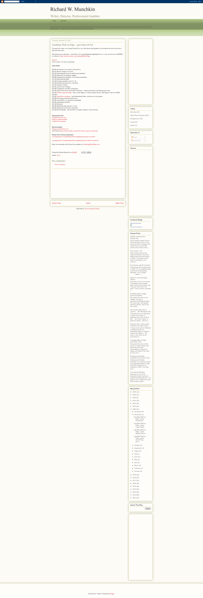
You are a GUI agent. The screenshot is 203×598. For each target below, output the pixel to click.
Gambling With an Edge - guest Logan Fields (140, 425)
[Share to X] (86, 152)
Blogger (112, 594)
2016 (134, 483)
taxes (58, 155)
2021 (134, 406)
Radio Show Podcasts (137, 115)
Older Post (119, 203)
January (137, 471)
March (136, 465)
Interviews (133, 112)
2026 (134, 392)
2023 (134, 400)
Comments (137, 140)
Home (54, 21)
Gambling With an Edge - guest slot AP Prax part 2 (140, 438)
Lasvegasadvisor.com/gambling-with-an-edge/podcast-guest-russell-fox (73, 136)
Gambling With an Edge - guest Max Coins (138, 341)
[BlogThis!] (84, 152)
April (136, 462)
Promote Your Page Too (136, 227)
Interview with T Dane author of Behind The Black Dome (140, 325)
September (138, 448)
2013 (134, 492)
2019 (134, 475)
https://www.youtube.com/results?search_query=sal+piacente (79, 131)
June (136, 457)
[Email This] (82, 152)
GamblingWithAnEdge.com (91, 144)
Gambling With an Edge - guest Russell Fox (140, 418)
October (137, 445)
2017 (134, 480)
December (138, 411)
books (132, 122)
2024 (134, 397)
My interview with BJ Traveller (140, 265)
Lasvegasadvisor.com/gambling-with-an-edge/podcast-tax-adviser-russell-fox (75, 140)
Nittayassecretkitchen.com (60, 129)
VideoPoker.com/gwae (63, 96)
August (136, 451)
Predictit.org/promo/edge (64, 92)
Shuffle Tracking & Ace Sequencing (137, 237)
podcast (54, 60)
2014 (134, 489)
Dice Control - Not (136, 251)
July (135, 454)
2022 (134, 403)
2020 (134, 409)
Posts (135, 137)
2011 (134, 498)
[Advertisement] (88, 183)
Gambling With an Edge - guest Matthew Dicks (140, 431)
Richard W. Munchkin (72, 8)
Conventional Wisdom (137, 372)
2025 (134, 395)
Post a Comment (60, 164)
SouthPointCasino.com (59, 117)
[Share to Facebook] (88, 152)
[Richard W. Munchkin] (131, 225)
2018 (134, 477)
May (136, 459)
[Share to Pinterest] (90, 152)
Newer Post (56, 203)
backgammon (134, 118)
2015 (134, 486)
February (137, 468)
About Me (63, 21)
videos (132, 125)
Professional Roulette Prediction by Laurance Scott (140, 357)
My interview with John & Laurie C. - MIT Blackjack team (140, 310)
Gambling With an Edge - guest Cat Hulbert (138, 294)
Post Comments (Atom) (92, 208)
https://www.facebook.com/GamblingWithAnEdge (75, 56)
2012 (134, 495)
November (138, 414)
